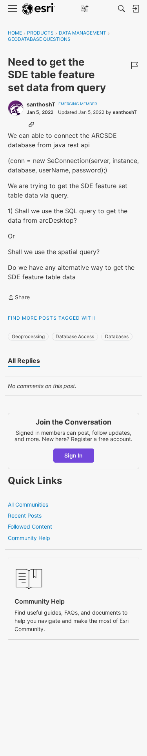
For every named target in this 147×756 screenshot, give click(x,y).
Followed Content (30, 526)
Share (19, 298)
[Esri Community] (38, 8)
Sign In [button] (73, 455)
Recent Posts (25, 515)
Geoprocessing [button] (28, 336)
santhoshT (41, 104)
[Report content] (134, 65)
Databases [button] (117, 336)
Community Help (29, 538)
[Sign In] (136, 8)
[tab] (24, 360)
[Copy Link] (31, 124)
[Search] (121, 8)
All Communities (28, 504)
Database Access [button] (75, 336)
